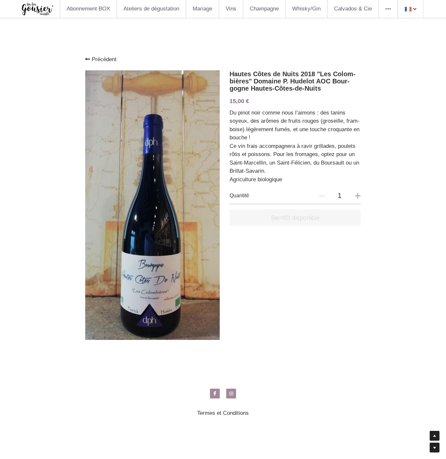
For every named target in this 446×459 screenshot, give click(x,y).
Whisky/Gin (306, 9)
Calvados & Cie (353, 9)
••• (388, 8)
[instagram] (231, 393)
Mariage (202, 9)
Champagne (264, 9)
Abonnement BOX (88, 9)
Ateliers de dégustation (151, 9)
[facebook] (215, 393)
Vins (231, 9)
